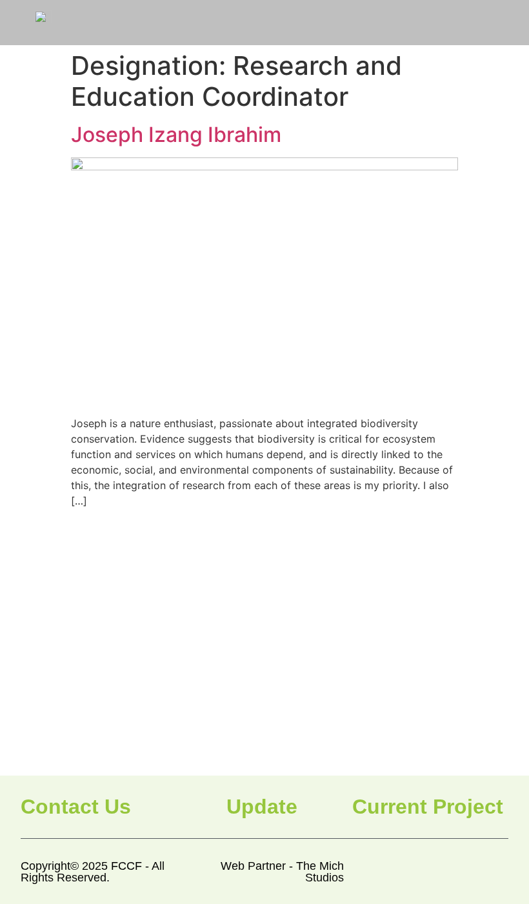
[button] (451, 22)
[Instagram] (468, 872)
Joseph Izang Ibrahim (176, 134)
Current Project (427, 806)
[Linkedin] (498, 872)
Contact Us (76, 806)
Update (261, 806)
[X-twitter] (439, 872)
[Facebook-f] (409, 872)
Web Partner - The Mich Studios (282, 871)
